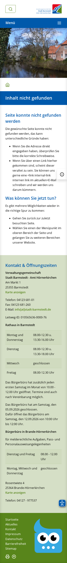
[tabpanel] (33, 53)
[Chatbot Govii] (48, 536)
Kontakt (10, 529)
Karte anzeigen (15, 292)
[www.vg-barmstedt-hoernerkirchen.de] (8, 84)
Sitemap (10, 549)
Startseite (11, 519)
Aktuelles (11, 524)
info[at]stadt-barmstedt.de (33, 309)
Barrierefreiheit (15, 544)
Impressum (13, 534)
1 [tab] (7, 72)
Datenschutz (13, 539)
